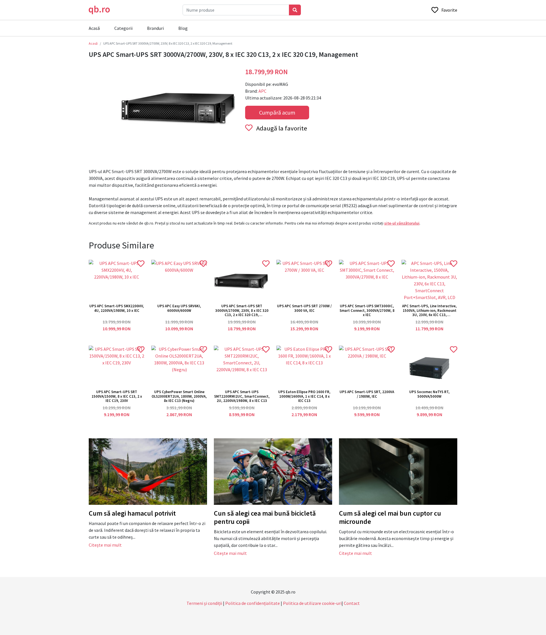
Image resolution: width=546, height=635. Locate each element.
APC (262, 91)
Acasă (94, 28)
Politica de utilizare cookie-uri (312, 603)
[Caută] (295, 10)
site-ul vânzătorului (401, 223)
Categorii (123, 28)
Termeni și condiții (204, 603)
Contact (352, 603)
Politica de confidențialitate (252, 603)
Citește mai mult (105, 545)
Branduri (155, 28)
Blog (183, 28)
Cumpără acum (277, 112)
